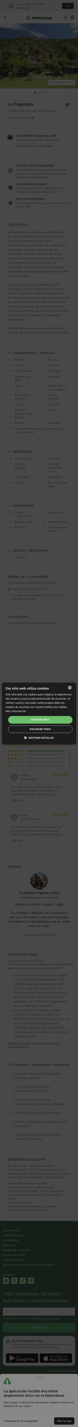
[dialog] (39, 713)
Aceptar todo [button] (40, 719)
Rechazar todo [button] (40, 729)
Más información (16, 711)
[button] (39, 738)
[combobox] (69, 687)
